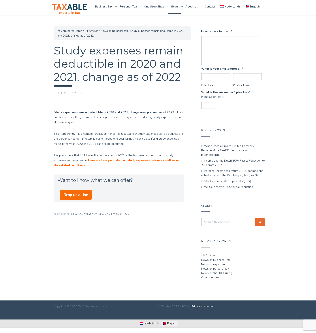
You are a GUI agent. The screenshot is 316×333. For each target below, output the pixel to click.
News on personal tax (113, 214)
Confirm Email (241, 85)
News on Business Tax (215, 260)
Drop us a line (75, 194)
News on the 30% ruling (216, 273)
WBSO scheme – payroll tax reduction (228, 187)
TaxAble (69, 9)
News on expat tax (84, 214)
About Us (191, 6)
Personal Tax (128, 6)
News (174, 6)
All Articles (208, 255)
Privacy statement (203, 306)
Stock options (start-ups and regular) (227, 181)
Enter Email (208, 85)
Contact (210, 6)
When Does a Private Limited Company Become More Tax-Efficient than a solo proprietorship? (227, 150)
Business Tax (103, 6)
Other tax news (211, 277)
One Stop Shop (154, 6)
